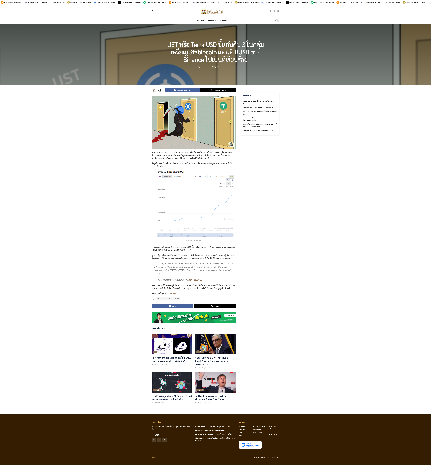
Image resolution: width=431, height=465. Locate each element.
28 (211, 403)
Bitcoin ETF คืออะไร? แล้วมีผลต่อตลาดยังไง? (258, 131)
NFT (155, 352)
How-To (242, 429)
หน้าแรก (200, 21)
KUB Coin (151, 2)
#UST (177, 299)
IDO (240, 433)
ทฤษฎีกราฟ (257, 433)
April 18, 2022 (195, 279)
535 (168, 403)
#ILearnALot (161, 299)
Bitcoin (242, 426)
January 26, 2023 (158, 403)
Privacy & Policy (260, 458)
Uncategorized (259, 426)
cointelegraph (173, 293)
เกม (268, 431)
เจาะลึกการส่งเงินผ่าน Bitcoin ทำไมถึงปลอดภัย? (258, 108)
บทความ (224, 21)
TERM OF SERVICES (273, 458)
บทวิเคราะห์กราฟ (271, 427)
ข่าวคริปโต (212, 21)
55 (211, 368)
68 (168, 364)
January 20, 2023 (202, 403)
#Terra (170, 299)
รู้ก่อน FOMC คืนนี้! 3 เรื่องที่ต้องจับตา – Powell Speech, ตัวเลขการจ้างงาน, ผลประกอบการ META (212, 361)
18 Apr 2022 (216, 67)
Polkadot (127, 2)
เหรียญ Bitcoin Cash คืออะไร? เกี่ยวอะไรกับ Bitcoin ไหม (213, 434)
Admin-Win (204, 67)
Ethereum (33, 2)
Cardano (102, 2)
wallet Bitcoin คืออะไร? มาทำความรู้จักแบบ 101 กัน (212, 427)
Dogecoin (76, 2)
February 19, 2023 (159, 364)
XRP (56, 2)
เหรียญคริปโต (272, 435)
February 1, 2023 (202, 368)
